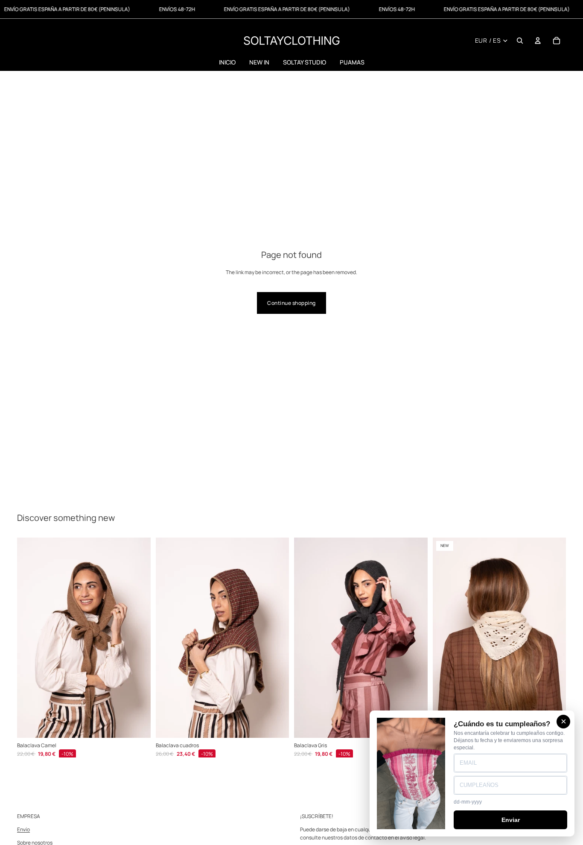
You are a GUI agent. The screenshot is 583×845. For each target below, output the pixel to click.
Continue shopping (291, 303)
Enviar (510, 819)
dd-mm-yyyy (468, 802)
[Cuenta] (537, 40)
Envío (23, 829)
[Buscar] (519, 40)
